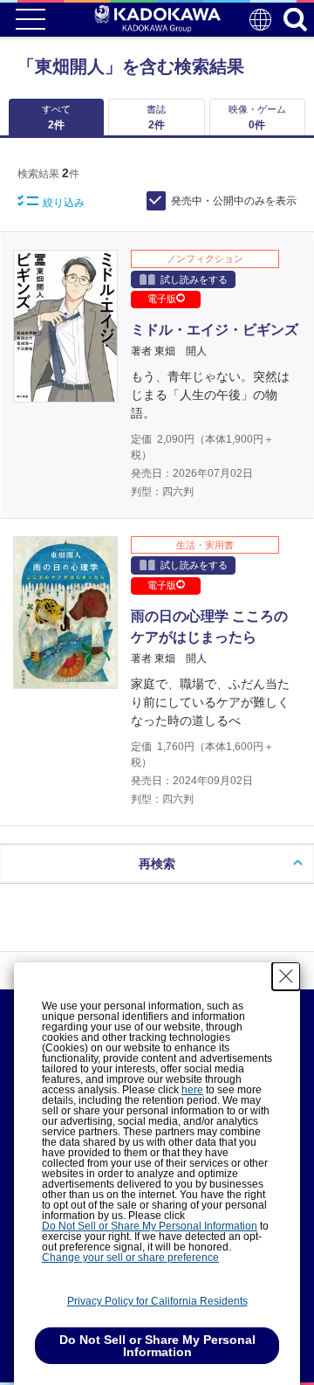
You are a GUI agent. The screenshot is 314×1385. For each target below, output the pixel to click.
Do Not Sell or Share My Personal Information (149, 1226)
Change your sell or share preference (130, 1257)
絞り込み (64, 202)
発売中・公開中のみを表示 (234, 201)
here (192, 1090)
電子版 (161, 298)
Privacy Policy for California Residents (157, 1301)
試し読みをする (194, 279)
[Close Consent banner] (286, 976)
